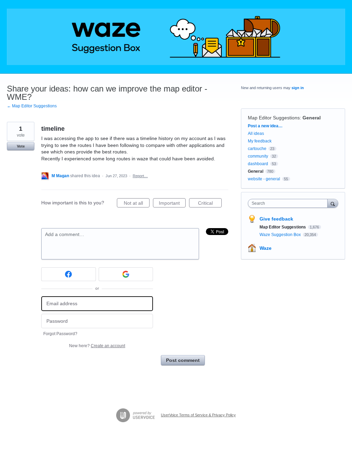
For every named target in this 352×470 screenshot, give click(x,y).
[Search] (332, 203)
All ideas (256, 133)
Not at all (137, 203)
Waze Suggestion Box (281, 234)
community (258, 156)
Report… (140, 176)
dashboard (258, 163)
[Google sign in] (126, 274)
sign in (298, 88)
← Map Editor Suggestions (32, 106)
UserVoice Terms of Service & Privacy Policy (198, 415)
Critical (210, 203)
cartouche (257, 148)
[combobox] (289, 203)
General (311, 117)
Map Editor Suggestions (274, 117)
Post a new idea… (265, 126)
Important (172, 203)
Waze (266, 248)
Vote (21, 146)
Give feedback (276, 219)
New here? (97, 345)
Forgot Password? (60, 333)
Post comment (183, 360)
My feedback (260, 141)
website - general (264, 179)
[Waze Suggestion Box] (176, 37)
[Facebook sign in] (68, 274)
